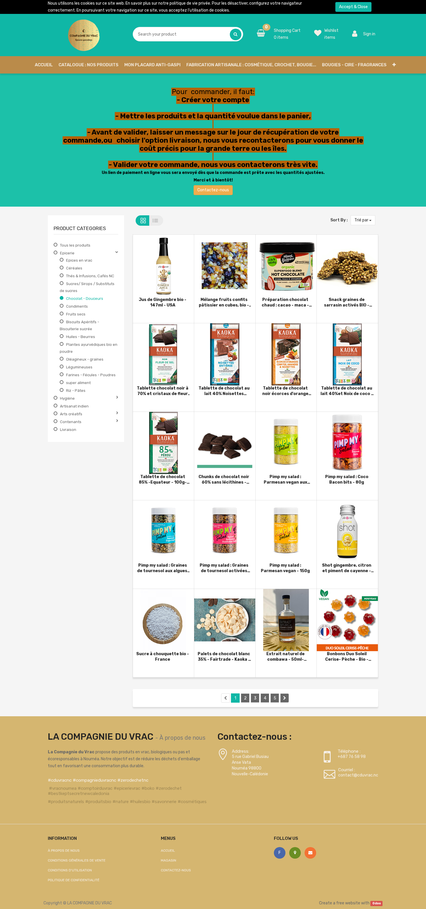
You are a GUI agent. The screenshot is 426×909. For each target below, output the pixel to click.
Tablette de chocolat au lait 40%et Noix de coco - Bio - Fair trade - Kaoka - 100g (347, 391)
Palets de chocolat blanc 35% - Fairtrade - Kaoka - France (224, 656)
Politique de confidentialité (73, 880)
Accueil (168, 851)
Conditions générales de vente (76, 860)
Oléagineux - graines (84, 359)
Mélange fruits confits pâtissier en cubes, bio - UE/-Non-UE (224, 302)
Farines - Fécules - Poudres (91, 375)
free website (348, 903)
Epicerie (67, 253)
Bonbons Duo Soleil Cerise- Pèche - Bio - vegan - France (346, 656)
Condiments (77, 306)
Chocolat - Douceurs (84, 298)
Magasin (168, 860)
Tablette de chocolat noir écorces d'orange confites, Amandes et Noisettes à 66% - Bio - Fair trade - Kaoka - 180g (285, 391)
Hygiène (67, 398)
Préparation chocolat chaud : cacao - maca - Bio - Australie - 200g (285, 302)
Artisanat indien (74, 406)
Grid (142, 220)
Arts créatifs (71, 414)
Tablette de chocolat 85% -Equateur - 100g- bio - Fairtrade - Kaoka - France (163, 479)
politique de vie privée (190, 3)
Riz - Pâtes (75, 390)
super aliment (78, 383)
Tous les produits (75, 245)
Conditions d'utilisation (70, 870)
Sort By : (339, 220)
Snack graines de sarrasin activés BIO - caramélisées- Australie (346, 302)
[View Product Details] (154, 263)
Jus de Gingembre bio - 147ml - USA (162, 302)
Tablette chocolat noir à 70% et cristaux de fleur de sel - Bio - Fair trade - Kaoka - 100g (162, 391)
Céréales (74, 268)
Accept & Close (353, 6)
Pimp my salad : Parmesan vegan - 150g (285, 568)
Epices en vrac (79, 260)
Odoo (376, 903)
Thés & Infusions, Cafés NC (90, 276)
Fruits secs (75, 314)
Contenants (70, 422)
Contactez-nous (213, 190)
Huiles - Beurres (80, 337)
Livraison (68, 429)
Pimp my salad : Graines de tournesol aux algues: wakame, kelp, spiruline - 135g (162, 568)
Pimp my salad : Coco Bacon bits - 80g (346, 479)
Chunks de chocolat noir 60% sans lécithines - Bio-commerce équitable (224, 479)
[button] (394, 65)
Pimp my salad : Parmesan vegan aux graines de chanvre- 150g (285, 479)
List (156, 220)
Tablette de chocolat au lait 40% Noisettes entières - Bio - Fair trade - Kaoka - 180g (224, 391)
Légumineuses (79, 367)
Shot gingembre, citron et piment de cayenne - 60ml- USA (346, 568)
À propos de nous (182, 738)
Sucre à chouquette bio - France (162, 656)
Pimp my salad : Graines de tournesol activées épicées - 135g (224, 568)
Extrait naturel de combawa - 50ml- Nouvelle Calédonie (285, 656)
